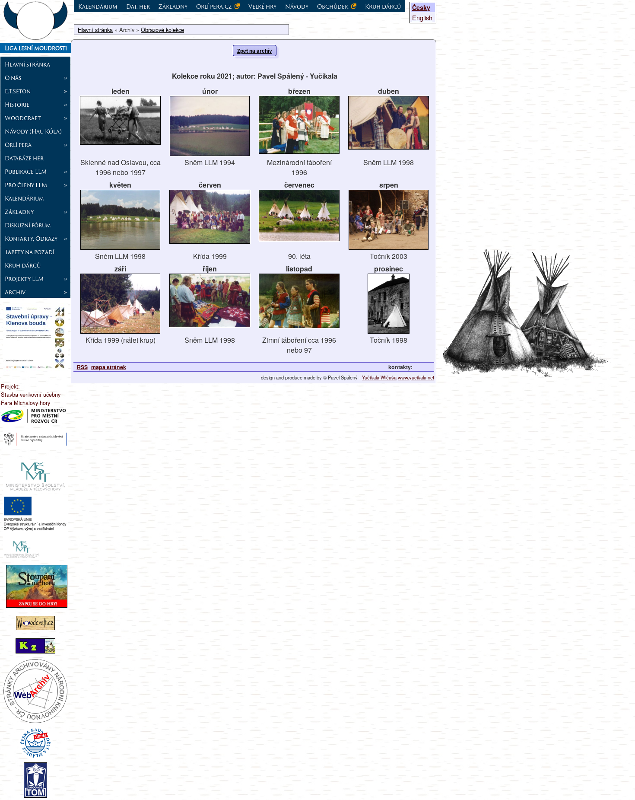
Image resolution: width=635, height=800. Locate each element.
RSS (82, 367)
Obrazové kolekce (162, 29)
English (422, 17)
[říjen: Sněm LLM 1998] (209, 324)
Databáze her (24, 158)
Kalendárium (24, 198)
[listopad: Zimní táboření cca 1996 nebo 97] (299, 325)
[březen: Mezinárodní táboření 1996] (299, 151)
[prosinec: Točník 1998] (389, 331)
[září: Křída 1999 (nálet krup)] (120, 331)
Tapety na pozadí (29, 252)
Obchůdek (333, 6)
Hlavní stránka (27, 64)
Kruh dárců (23, 265)
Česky (421, 7)
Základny (173, 6)
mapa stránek (108, 367)
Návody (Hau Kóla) (33, 131)
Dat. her (138, 6)
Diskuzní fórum (28, 225)
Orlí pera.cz (214, 6)
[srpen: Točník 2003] (389, 247)
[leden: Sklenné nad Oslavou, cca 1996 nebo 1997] (120, 142)
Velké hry (262, 6)
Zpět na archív (254, 50)
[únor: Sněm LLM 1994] (210, 153)
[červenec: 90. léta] (299, 238)
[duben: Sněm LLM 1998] (388, 147)
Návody (296, 6)
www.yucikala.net (416, 377)
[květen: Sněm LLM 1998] (120, 247)
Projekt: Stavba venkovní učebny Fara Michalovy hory (30, 394)
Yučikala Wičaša (379, 377)
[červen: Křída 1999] (209, 241)
